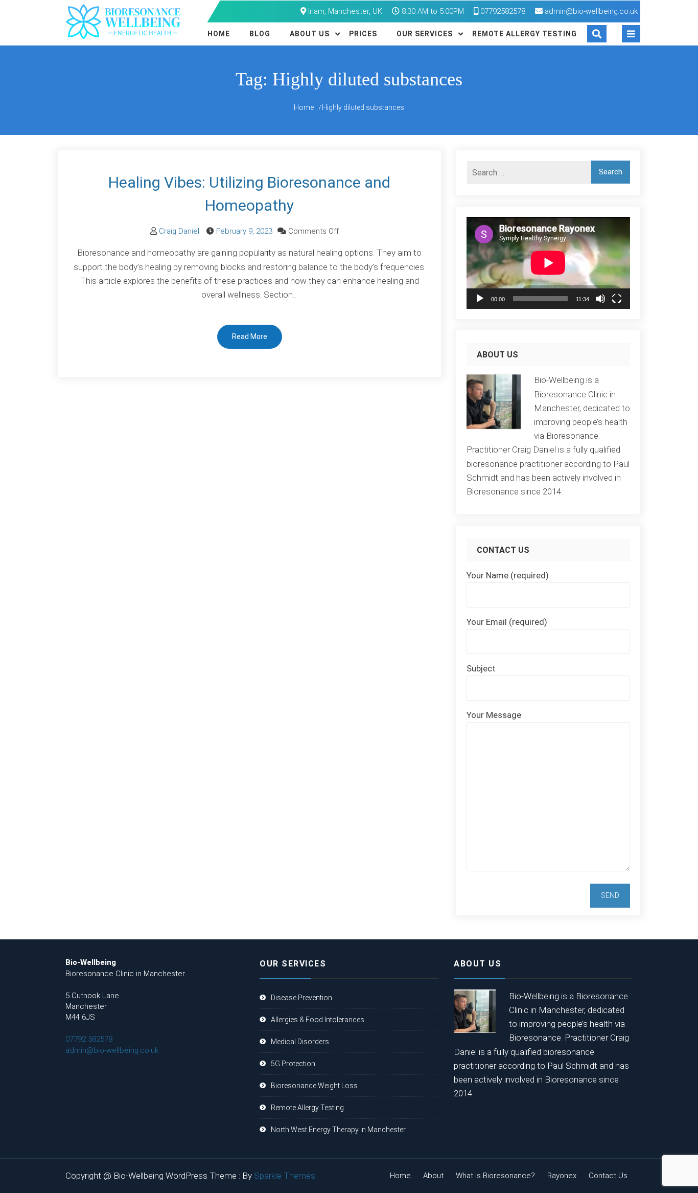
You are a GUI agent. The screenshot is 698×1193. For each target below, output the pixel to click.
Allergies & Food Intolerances (317, 1020)
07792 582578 (88, 1039)
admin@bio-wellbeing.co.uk (591, 11)
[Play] (480, 299)
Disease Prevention (301, 998)
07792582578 (501, 11)
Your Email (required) (507, 622)
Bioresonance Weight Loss (314, 1086)
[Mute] (600, 299)
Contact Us (608, 1175)
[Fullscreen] (617, 299)
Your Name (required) (508, 575)
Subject (481, 668)
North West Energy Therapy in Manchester (338, 1130)
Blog (259, 34)
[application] (548, 263)
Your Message (494, 715)
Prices (363, 34)
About (433, 1175)
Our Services (425, 34)
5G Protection (293, 1064)
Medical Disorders (300, 1042)
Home (218, 34)
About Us (310, 34)
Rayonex (561, 1175)
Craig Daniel (179, 231)
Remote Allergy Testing (524, 34)
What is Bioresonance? (495, 1175)
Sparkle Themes (284, 1176)
